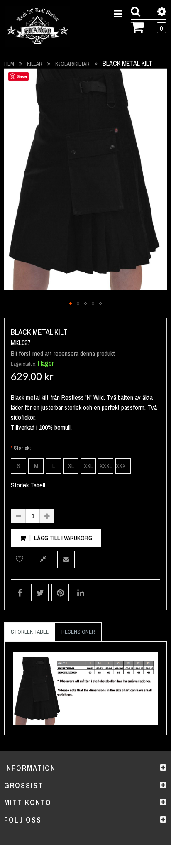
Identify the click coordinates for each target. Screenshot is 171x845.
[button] (70, 303)
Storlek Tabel (30, 631)
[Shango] (37, 26)
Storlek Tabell (28, 485)
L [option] (53, 466)
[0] (137, 26)
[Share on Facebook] (19, 592)
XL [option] (71, 466)
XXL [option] (88, 466)
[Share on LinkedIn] (80, 592)
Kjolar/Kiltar (72, 63)
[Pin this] (60, 592)
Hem (9, 63)
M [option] (36, 466)
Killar (34, 63)
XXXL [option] (106, 466)
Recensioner (78, 631)
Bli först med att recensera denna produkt (63, 353)
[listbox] (85, 466)
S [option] (18, 466)
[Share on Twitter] (40, 592)
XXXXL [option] (123, 466)
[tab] (29, 632)
